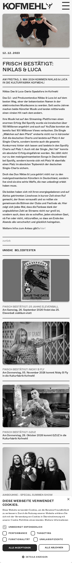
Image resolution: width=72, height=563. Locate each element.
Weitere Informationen (56, 520)
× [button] (68, 499)
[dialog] (36, 529)
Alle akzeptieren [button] (20, 548)
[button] (36, 557)
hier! (42, 228)
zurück (7, 240)
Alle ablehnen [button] (54, 547)
